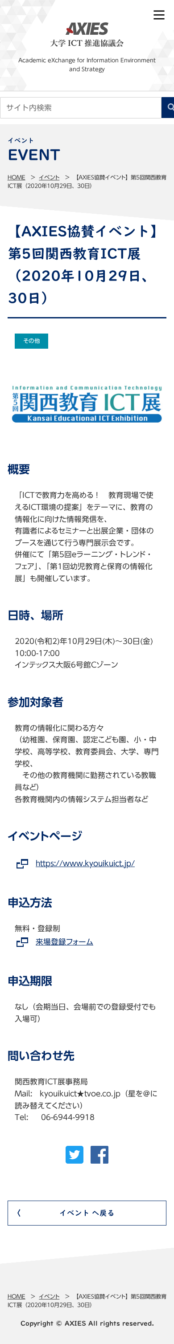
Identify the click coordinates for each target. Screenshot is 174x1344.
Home (16, 177)
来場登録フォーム (64, 941)
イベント (49, 177)
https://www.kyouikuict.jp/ (85, 863)
